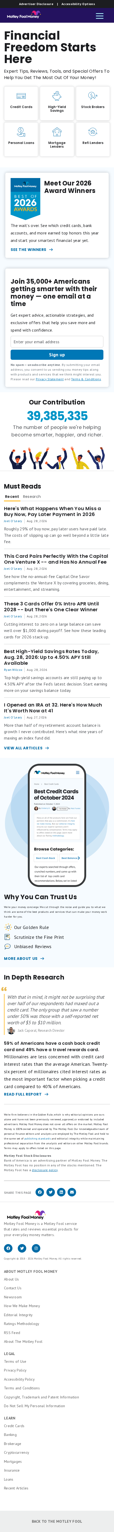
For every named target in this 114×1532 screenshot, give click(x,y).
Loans (9, 1479)
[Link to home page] (22, 16)
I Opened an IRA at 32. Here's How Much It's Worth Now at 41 (53, 708)
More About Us (21, 958)
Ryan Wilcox (13, 670)
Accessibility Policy (19, 1379)
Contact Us (12, 1288)
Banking (10, 1434)
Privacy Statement (50, 379)
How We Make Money (22, 1305)
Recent (12, 496)
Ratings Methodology (22, 1323)
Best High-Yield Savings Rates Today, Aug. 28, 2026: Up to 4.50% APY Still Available (51, 657)
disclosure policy (45, 1170)
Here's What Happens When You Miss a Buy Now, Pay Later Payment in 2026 (52, 511)
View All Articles (23, 748)
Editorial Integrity (18, 1314)
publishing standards (37, 1138)
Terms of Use (15, 1361)
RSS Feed (12, 1332)
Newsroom (13, 1297)
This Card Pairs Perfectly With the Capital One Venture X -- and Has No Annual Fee (56, 559)
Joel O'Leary (13, 521)
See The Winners (28, 249)
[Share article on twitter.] (50, 1195)
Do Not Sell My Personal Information (34, 1405)
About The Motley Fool (23, 1341)
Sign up (57, 355)
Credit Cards (14, 1425)
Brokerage (12, 1443)
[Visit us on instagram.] (38, 1251)
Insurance (12, 1470)
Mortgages (13, 1461)
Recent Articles (16, 1488)
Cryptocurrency (16, 1452)
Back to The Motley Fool (57, 1521)
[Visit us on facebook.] (11, 1251)
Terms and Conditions (22, 1388)
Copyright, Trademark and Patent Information (41, 1397)
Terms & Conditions (86, 379)
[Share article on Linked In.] (61, 1195)
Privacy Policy (15, 1370)
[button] (100, 16)
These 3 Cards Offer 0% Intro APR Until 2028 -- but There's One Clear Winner (51, 607)
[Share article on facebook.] (40, 1195)
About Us (11, 1279)
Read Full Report (23, 1094)
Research (32, 496)
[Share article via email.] (72, 1195)
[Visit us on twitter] (25, 1251)
